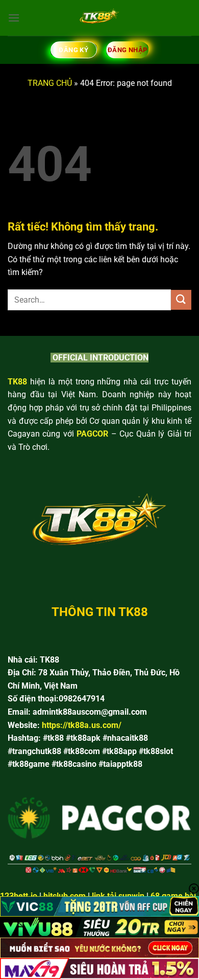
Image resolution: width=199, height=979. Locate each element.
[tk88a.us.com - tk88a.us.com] (99, 18)
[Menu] (14, 17)
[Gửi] (181, 300)
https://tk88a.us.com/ (81, 725)
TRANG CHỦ (50, 83)
